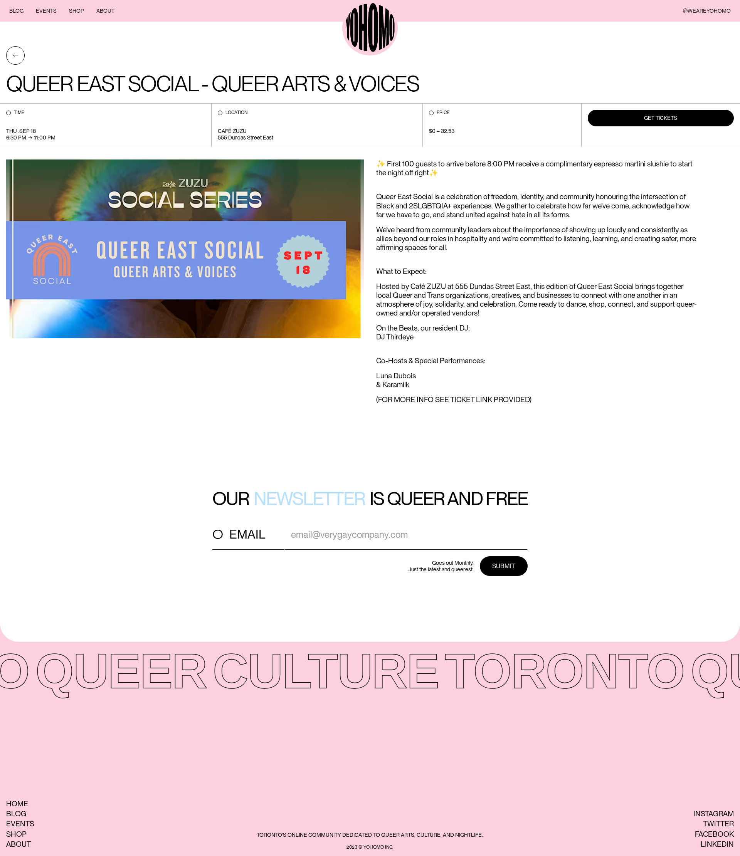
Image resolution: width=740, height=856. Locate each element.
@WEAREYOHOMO (707, 11)
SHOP (76, 11)
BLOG (16, 11)
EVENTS (46, 11)
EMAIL (247, 534)
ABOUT (105, 11)
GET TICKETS (660, 118)
